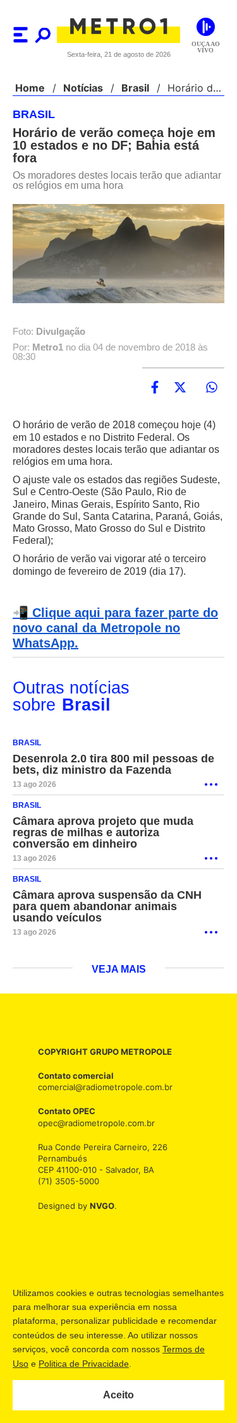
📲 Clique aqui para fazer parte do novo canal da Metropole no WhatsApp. (111, 616)
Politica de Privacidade (159, 1363)
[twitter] (180, 375)
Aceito (118, 1395)
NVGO (99, 1193)
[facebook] (154, 375)
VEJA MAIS (118, 957)
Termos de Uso (73, 1363)
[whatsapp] (211, 375)
